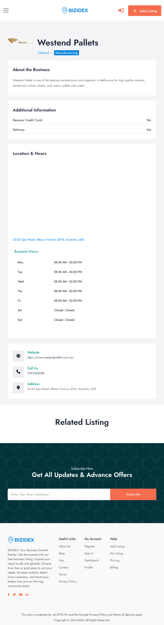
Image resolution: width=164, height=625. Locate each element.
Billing (114, 567)
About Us (64, 546)
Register (90, 546)
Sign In (89, 553)
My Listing (116, 553)
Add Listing (148, 11)
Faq (61, 560)
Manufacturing (67, 53)
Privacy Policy (68, 581)
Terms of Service (124, 614)
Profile (89, 567)
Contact (64, 567)
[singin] (121, 10)
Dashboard (92, 560)
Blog (62, 553)
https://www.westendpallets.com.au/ (50, 357)
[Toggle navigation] (6, 10)
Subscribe (133, 494)
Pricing (114, 560)
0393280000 (35, 373)
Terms (62, 574)
